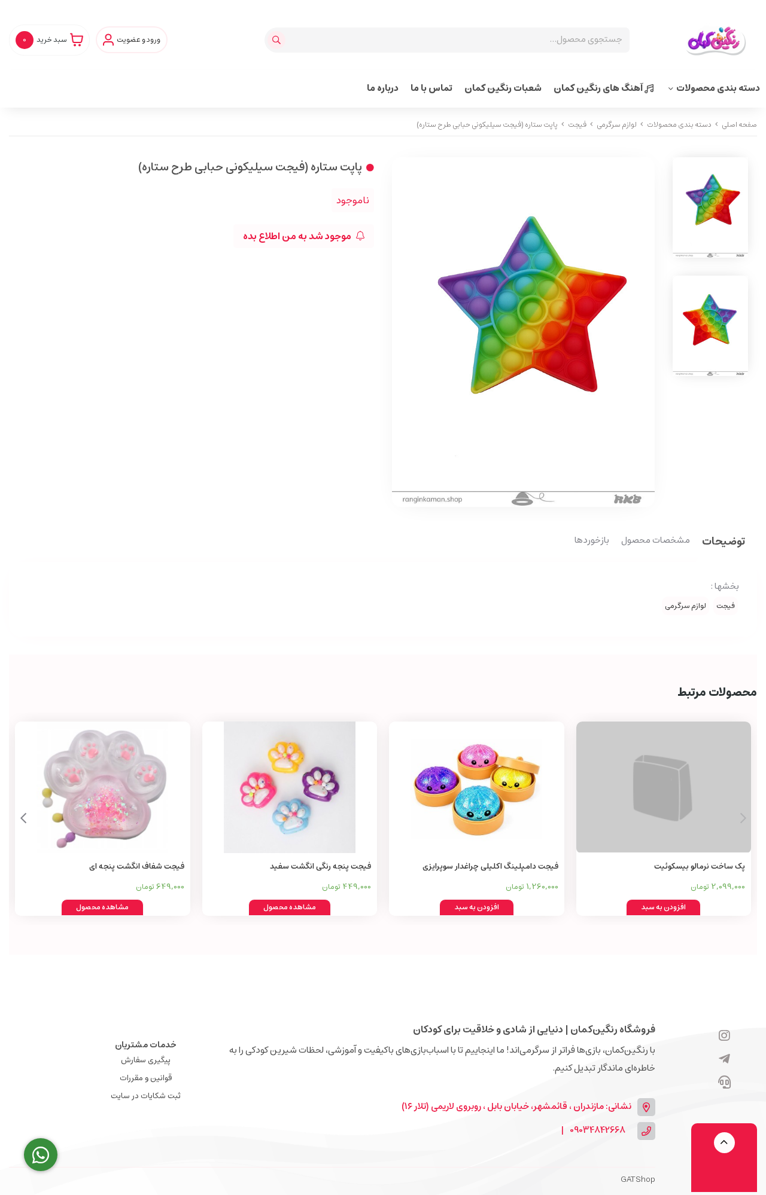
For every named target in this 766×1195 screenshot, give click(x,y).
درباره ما (383, 88)
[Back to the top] (724, 1142)
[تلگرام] (724, 1060)
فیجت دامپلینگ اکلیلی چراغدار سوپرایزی (490, 866)
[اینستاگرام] (724, 1036)
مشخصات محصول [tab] (655, 541)
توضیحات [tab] (723, 542)
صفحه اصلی (739, 124)
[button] (23, 818)
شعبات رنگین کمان (503, 88)
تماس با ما (431, 88)
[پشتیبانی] (724, 1083)
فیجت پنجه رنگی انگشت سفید (320, 866)
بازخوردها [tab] (591, 541)
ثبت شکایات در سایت (146, 1096)
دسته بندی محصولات (718, 88)
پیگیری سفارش (146, 1060)
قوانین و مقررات (146, 1078)
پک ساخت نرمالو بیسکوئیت (699, 866)
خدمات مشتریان (146, 1045)
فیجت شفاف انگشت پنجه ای (136, 866)
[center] (278, 40)
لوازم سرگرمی (617, 124)
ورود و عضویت (138, 40)
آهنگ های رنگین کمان (599, 88)
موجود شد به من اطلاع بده (298, 236)
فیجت (577, 124)
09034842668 (597, 1131)
